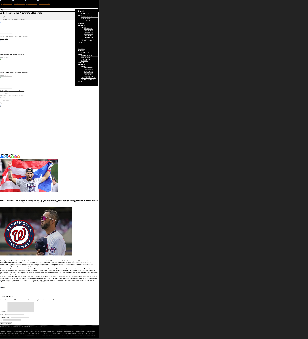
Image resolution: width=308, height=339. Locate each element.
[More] (18, 156)
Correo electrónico (5, 317)
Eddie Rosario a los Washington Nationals (14, 19)
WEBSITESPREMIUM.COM (14, 326)
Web (1, 320)
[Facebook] (1, 156)
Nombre (2, 314)
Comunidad (6, 18)
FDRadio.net (11, 95)
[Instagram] (15, 156)
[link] (16, 9)
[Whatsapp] (12, 156)
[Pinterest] (9, 156)
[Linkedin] (7, 156)
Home (4, 16)
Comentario (3, 311)
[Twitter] (4, 156)
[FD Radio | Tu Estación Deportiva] (25, 4)
